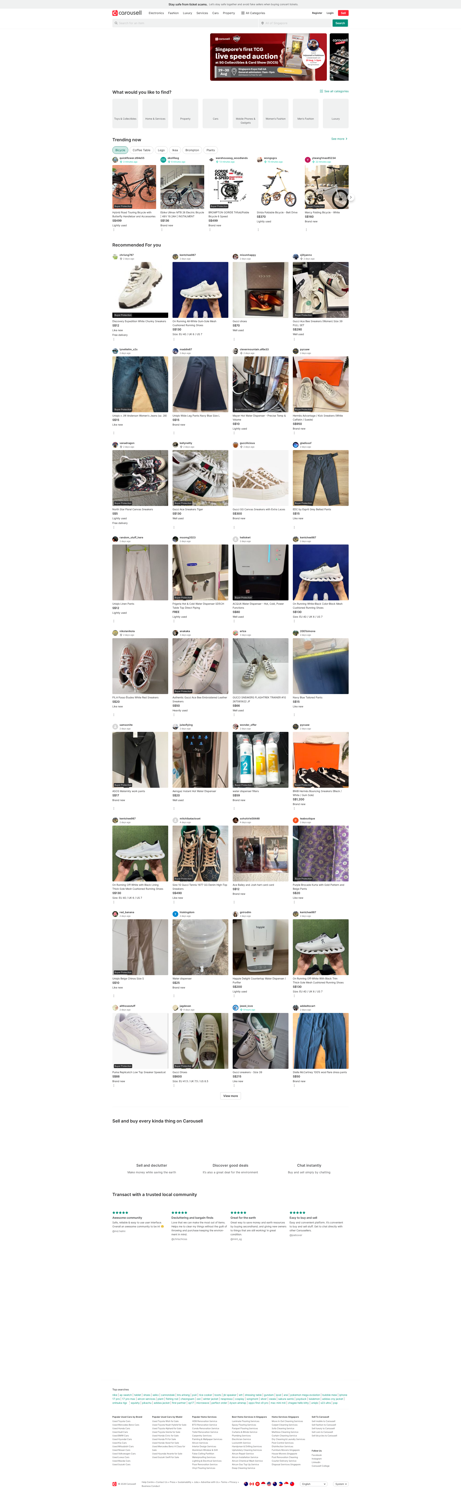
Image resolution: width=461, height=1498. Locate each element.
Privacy (233, 1482)
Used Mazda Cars (121, 1460)
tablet (137, 1394)
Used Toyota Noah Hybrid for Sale (169, 1424)
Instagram (317, 1458)
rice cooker (205, 1394)
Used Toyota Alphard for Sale (167, 1428)
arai (286, 1394)
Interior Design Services (204, 1446)
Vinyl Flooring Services (203, 1468)
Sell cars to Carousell (322, 1432)
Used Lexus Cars (120, 1457)
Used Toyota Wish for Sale (165, 1421)
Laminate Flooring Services (245, 1421)
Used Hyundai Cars (122, 1439)
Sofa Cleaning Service (283, 1428)
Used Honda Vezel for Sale (165, 1442)
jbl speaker (229, 1394)
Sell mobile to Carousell (323, 1421)
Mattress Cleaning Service (285, 1432)
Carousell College (321, 1465)
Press (172, 1482)
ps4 (194, 1394)
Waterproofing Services (204, 1457)
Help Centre (148, 1482)
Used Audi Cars (120, 1432)
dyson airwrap (237, 1402)
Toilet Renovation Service (205, 1432)
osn (199, 1398)
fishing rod (172, 1398)
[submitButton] (340, 23)
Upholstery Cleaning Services (247, 1450)
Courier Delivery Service (284, 1460)
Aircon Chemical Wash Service (247, 1460)
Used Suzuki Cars (121, 1464)
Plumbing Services (241, 1435)
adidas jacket (162, 1402)
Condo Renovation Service (205, 1428)
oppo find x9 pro (258, 1402)
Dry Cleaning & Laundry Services (288, 1439)
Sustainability (184, 1482)
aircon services (146, 1398)
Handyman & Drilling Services (247, 1446)
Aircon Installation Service (245, 1457)
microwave (202, 1402)
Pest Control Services (283, 1442)
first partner (179, 1402)
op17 (191, 1402)
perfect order (219, 1402)
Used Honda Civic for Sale (165, 1435)
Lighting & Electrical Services (206, 1460)
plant (161, 1398)
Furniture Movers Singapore (286, 1450)
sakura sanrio (286, 1398)
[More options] (113, 230)
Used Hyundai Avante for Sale (167, 1453)
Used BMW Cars (120, 1435)
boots (217, 1394)
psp (335, 1402)
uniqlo (314, 1402)
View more (230, 1096)
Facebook (317, 1455)
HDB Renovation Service (204, 1421)
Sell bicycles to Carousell (324, 1435)
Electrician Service (241, 1439)
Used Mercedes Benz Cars (125, 1424)
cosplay (239, 1398)
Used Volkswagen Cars (124, 1453)
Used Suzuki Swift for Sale (165, 1457)
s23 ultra (326, 1402)
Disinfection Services (282, 1446)
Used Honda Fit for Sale (164, 1439)
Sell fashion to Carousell (324, 1424)
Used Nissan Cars (121, 1450)
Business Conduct (151, 1486)
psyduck (301, 1398)
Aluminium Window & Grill (205, 1450)
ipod (278, 1394)
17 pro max (128, 1398)
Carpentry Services (202, 1435)
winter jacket (210, 1398)
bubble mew (329, 1394)
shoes (146, 1394)
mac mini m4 (278, 1402)
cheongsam (187, 1398)
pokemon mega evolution (305, 1394)
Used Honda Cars (121, 1428)
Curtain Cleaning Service (284, 1435)
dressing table (253, 1394)
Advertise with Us (210, 1482)
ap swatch (126, 1394)
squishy (135, 1402)
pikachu (146, 1402)
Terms (224, 1482)
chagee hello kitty (298, 1402)
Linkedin (316, 1462)
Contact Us (161, 1482)
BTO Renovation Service (204, 1424)
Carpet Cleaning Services (284, 1424)
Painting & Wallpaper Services (207, 1439)
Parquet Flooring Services (245, 1428)
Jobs (196, 1482)
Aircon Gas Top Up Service (245, 1464)
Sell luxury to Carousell (323, 1428)
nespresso (227, 1398)
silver (264, 1398)
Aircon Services (200, 1442)
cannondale (168, 1394)
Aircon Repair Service (243, 1453)
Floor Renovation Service (205, 1464)
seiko (156, 1394)
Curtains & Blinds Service (244, 1432)
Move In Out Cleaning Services (287, 1421)
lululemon (314, 1398)
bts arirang (183, 1394)
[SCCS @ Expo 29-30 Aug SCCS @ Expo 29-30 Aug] (268, 57)
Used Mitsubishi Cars (123, 1446)
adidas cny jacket (332, 1398)
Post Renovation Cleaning (285, 1457)
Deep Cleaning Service (243, 1468)
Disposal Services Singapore (286, 1464)
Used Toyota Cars (121, 1421)
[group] (230, 57)
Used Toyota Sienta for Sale (166, 1432)
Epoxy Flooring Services (244, 1424)
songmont (252, 1398)
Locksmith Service (241, 1442)
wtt (241, 1394)
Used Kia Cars (119, 1442)
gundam (269, 1394)
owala (272, 1398)
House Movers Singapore (284, 1453)
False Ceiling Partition (203, 1453)
